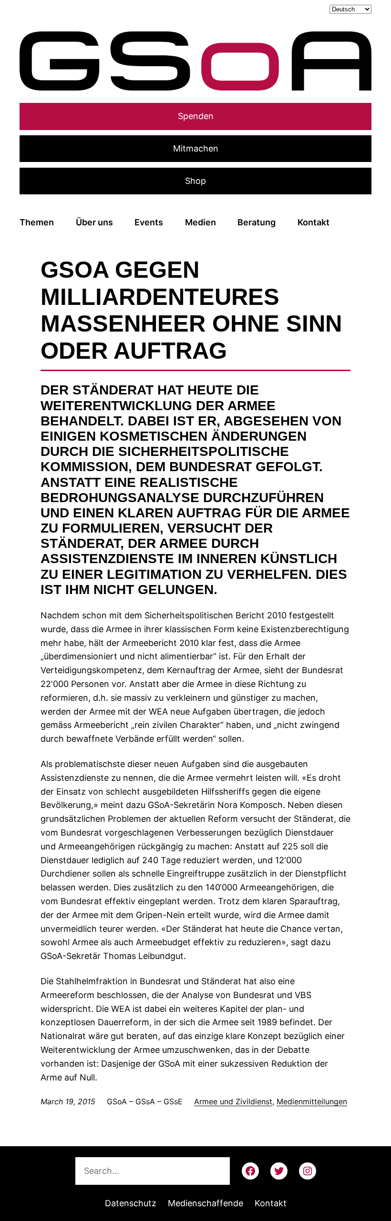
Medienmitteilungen (312, 1101)
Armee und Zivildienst (233, 1101)
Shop (195, 181)
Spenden (196, 116)
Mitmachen (195, 148)
